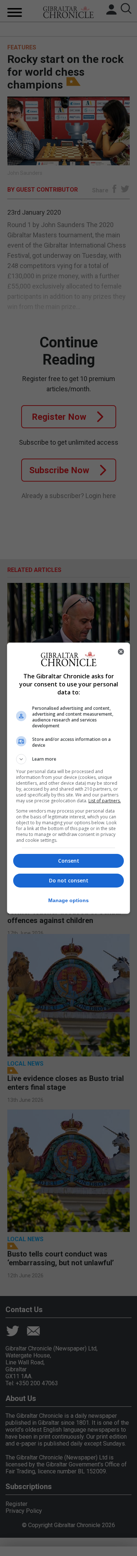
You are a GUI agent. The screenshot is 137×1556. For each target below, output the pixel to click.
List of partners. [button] (104, 801)
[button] (68, 759)
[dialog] (68, 778)
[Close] (121, 651)
